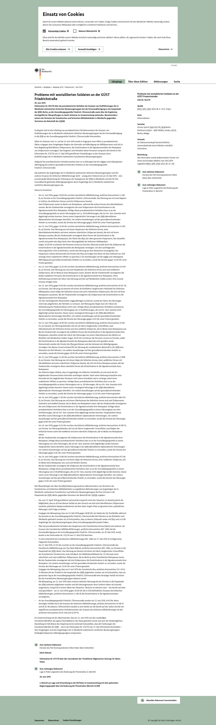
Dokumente (69, 87)
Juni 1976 (79, 87)
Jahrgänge (47, 87)
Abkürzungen (161, 81)
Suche (177, 81)
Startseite (38, 87)
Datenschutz (164, 49)
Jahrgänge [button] (117, 81)
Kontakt (174, 65)
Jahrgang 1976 (58, 87)
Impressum (39, 720)
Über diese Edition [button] (138, 81)
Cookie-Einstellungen (72, 720)
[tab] (58, 31)
